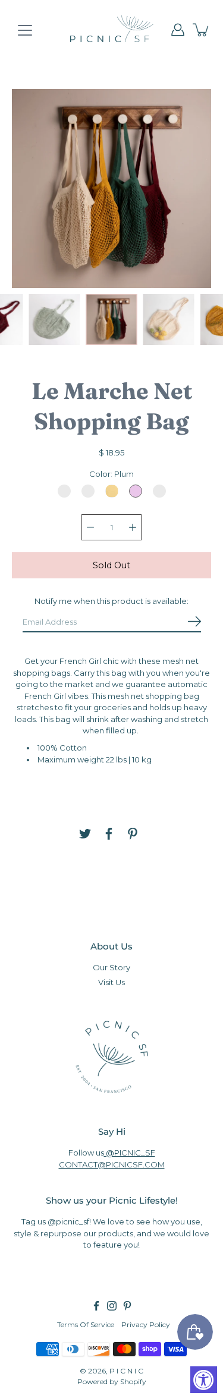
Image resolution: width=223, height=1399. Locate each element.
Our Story (111, 967)
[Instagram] (112, 1306)
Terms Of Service (85, 1324)
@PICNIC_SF (129, 1152)
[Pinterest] (133, 834)
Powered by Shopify (111, 1381)
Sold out (111, 565)
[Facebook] (109, 834)
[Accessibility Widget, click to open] (203, 1379)
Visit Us (111, 982)
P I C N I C (126, 1370)
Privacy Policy (145, 1324)
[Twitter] (85, 834)
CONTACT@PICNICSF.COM (112, 1164)
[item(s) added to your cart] (201, 29)
